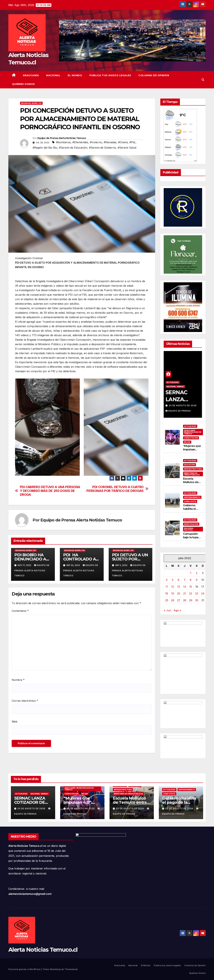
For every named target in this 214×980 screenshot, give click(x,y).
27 (178, 600)
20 (178, 593)
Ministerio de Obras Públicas (192, 474)
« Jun (167, 610)
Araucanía (31, 75)
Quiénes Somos (23, 84)
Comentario (20, 610)
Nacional (53, 75)
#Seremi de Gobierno (102, 147)
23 (196, 593)
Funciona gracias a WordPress (24, 969)
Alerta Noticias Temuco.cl (43, 949)
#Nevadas (110, 142)
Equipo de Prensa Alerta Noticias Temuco (61, 138)
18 (166, 593)
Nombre (18, 680)
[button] (203, 79)
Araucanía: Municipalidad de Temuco (192, 432)
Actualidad (173, 382)
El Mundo (75, 75)
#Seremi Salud (127, 147)
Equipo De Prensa (179, 411)
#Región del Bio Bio (45, 147)
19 (172, 593)
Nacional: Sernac (175, 387)
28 (184, 600)
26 (172, 600)
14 (184, 586)
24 (202, 593)
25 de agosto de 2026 (183, 405)
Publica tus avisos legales (110, 75)
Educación (189, 465)
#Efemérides (80, 142)
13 (178, 586)
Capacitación (191, 438)
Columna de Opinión (153, 75)
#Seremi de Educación (73, 147)
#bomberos (63, 142)
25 (166, 600)
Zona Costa (190, 501)
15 (190, 586)
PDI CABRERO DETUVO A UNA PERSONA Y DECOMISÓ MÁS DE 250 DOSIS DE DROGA (50, 491)
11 (167, 586)
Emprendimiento (192, 497)
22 (190, 593)
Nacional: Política (189, 529)
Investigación (191, 524)
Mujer (187, 442)
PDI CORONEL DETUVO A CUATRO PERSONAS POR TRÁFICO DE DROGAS (114, 489)
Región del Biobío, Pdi (31, 103)
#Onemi (123, 142)
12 (172, 586)
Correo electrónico (25, 700)
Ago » (177, 610)
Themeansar (71, 969)
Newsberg (55, 969)
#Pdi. (132, 142)
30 (196, 600)
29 (190, 600)
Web (14, 721)
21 (184, 593)
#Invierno (96, 142)
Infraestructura (193, 469)
